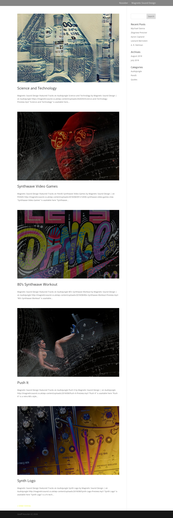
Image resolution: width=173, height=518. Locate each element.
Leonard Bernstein (139, 41)
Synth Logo (26, 480)
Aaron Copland (137, 36)
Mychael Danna (138, 28)
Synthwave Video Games (37, 186)
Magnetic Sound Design (144, 3)
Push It (23, 382)
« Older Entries (24, 506)
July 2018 (135, 60)
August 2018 (136, 56)
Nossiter (123, 3)
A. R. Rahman (137, 45)
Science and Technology (36, 88)
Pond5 (134, 75)
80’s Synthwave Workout (37, 284)
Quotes (134, 79)
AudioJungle (136, 71)
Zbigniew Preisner (139, 32)
